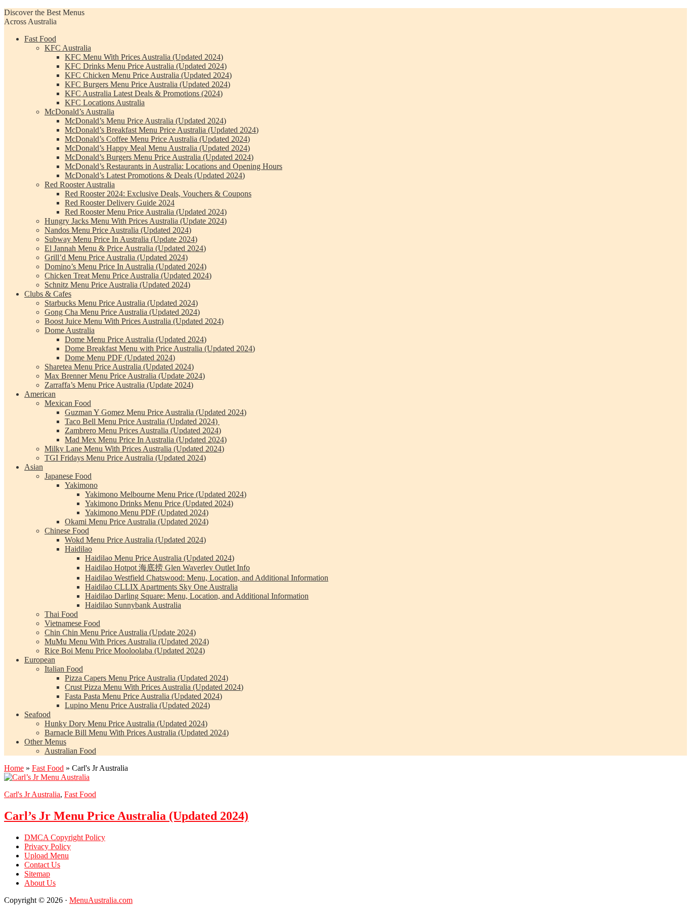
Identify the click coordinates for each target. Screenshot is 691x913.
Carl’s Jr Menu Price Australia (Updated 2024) (126, 815)
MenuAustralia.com (101, 900)
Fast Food (48, 768)
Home (14, 768)
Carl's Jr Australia (32, 794)
